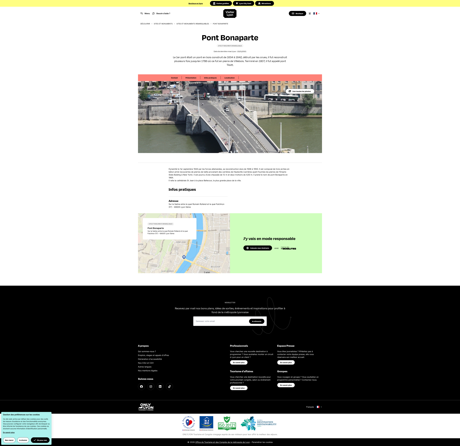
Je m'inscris (256, 321)
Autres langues (144, 367)
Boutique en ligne (196, 3)
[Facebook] (141, 386)
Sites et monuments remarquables (192, 24)
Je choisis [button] (23, 440)
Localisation (229, 78)
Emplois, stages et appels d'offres (153, 355)
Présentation (191, 78)
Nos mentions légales (147, 370)
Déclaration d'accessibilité (150, 359)
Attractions (266, 3)
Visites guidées (222, 3)
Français (310, 407)
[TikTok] (169, 386)
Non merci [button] (9, 440)
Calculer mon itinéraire (259, 248)
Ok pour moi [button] (42, 440)
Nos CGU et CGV (146, 363)
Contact (174, 78)
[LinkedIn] (160, 386)
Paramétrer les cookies (262, 442)
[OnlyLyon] (145, 407)
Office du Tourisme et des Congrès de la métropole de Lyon (222, 442)
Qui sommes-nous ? (147, 351)
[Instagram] (150, 386)
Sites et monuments (163, 24)
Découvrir (145, 24)
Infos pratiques (210, 78)
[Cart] (310, 13)
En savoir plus (239, 362)
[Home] (230, 13)
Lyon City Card (245, 3)
